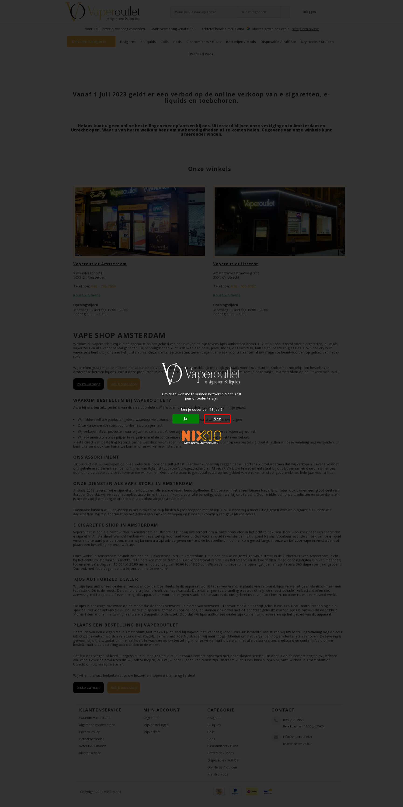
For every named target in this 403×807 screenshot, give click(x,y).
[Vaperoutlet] (201, 374)
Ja (186, 418)
